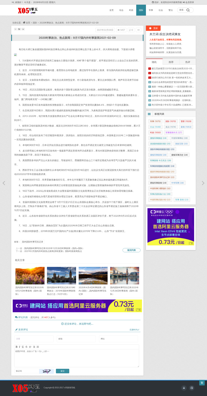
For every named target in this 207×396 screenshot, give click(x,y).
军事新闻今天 (174, 132)
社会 (161, 10)
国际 (141, 10)
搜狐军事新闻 (158, 155)
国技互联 (181, 143)
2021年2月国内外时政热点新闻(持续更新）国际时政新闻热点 (53, 251)
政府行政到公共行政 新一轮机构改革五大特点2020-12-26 (179, 77)
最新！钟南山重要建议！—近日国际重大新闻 (173, 86)
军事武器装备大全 (160, 194)
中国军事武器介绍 (160, 199)
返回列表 (131, 250)
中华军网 (177, 183)
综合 (121, 10)
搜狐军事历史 (179, 155)
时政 (131, 10)
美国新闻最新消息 (160, 143)
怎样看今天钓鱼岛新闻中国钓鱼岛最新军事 (172, 95)
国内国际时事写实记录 (32, 241)
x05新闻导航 (69, 387)
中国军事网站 (179, 138)
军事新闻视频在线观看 (162, 166)
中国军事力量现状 (160, 188)
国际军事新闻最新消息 (162, 149)
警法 (171, 10)
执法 (171, 127)
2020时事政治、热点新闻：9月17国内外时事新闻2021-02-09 (69, 22)
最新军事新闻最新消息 (162, 171)
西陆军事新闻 (158, 183)
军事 (151, 10)
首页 (111, 10)
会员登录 (189, 2)
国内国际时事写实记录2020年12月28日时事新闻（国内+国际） (54, 248)
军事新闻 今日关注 (160, 160)
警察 (186, 121)
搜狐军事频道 (158, 138)
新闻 (186, 127)
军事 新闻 (181, 199)
